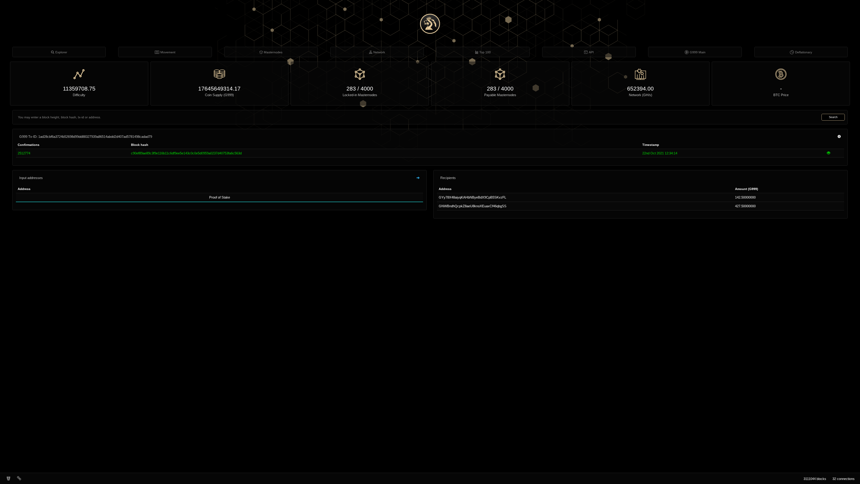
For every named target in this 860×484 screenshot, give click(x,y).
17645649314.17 (219, 88)
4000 (367, 88)
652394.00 (640, 88)
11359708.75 (79, 88)
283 (351, 88)
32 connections (843, 479)
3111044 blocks (815, 479)
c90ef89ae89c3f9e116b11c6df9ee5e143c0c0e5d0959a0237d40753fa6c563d (186, 153)
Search (833, 117)
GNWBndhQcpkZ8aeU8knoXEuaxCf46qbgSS (472, 206)
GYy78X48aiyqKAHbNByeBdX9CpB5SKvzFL (472, 197)
